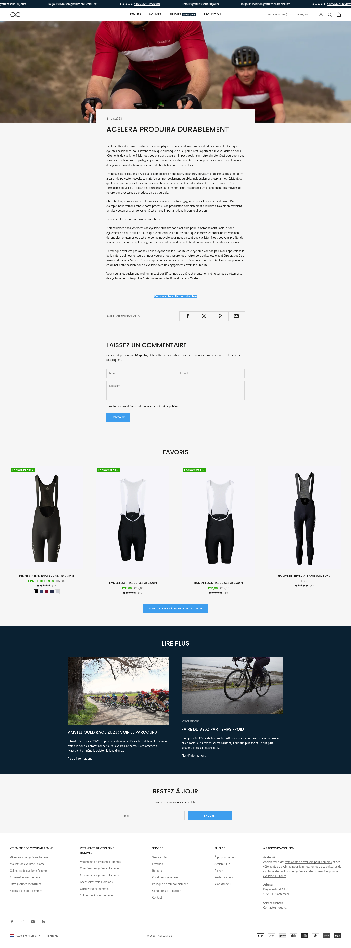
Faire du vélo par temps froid (213, 729)
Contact (157, 897)
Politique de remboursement (170, 884)
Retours (157, 870)
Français (302, 14)
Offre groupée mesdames (25, 884)
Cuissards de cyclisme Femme (28, 870)
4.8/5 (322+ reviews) (132, 4)
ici (285, 907)
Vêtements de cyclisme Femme (29, 857)
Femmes (135, 14)
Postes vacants (223, 877)
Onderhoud (190, 721)
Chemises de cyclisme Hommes (99, 868)
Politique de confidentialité (171, 355)
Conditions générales (165, 877)
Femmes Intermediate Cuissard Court (46, 576)
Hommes (155, 14)
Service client (160, 857)
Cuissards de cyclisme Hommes (99, 875)
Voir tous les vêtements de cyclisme (175, 608)
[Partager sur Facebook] (188, 316)
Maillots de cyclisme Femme (27, 864)
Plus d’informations (80, 758)
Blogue (218, 870)
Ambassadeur (222, 884)
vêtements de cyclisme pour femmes (286, 866)
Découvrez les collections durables (175, 296)
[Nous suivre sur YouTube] (33, 922)
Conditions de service (209, 355)
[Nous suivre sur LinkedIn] (43, 922)
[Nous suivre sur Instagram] (22, 922)
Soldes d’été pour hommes (96, 895)
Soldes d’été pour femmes (26, 890)
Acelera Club (222, 864)
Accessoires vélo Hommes (96, 882)
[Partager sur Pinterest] (220, 316)
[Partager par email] (237, 316)
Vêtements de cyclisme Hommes (100, 861)
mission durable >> (148, 219)
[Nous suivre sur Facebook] (12, 922)
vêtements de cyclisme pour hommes (308, 862)
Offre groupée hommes (94, 888)
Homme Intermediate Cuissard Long (304, 576)
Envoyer (118, 417)
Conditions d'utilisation (166, 890)
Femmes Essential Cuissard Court (132, 583)
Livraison (157, 864)
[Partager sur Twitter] (204, 316)
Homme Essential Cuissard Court (218, 583)
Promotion (212, 14)
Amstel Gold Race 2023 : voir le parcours (112, 732)
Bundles (182, 14)
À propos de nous (225, 857)
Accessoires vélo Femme (25, 877)
